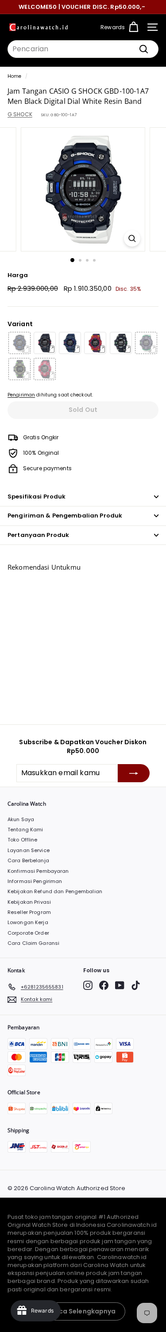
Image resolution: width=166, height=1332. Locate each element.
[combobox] (83, 49)
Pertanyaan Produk (38, 535)
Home (14, 76)
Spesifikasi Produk (37, 496)
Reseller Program (29, 912)
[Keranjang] (133, 27)
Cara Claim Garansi (33, 943)
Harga (18, 275)
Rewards (112, 27)
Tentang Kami (25, 829)
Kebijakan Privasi (29, 902)
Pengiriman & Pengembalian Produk (65, 515)
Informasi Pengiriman (35, 881)
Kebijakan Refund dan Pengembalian (55, 891)
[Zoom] (132, 238)
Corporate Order (28, 932)
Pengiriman (21, 395)
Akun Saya (21, 819)
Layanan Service (29, 850)
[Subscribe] (134, 773)
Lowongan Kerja (28, 922)
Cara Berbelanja (28, 860)
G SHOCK (20, 114)
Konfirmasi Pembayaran (38, 871)
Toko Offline (22, 839)
